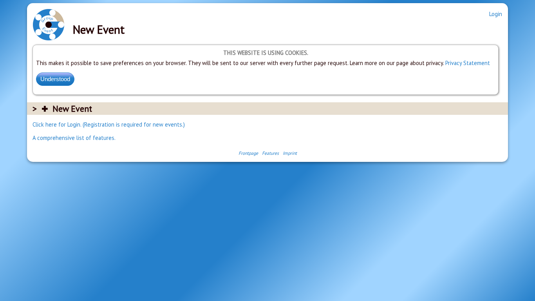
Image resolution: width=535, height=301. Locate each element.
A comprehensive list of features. (74, 137)
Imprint (290, 153)
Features (270, 153)
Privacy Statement (467, 63)
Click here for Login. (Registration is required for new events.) (109, 124)
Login (495, 14)
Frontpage (248, 153)
